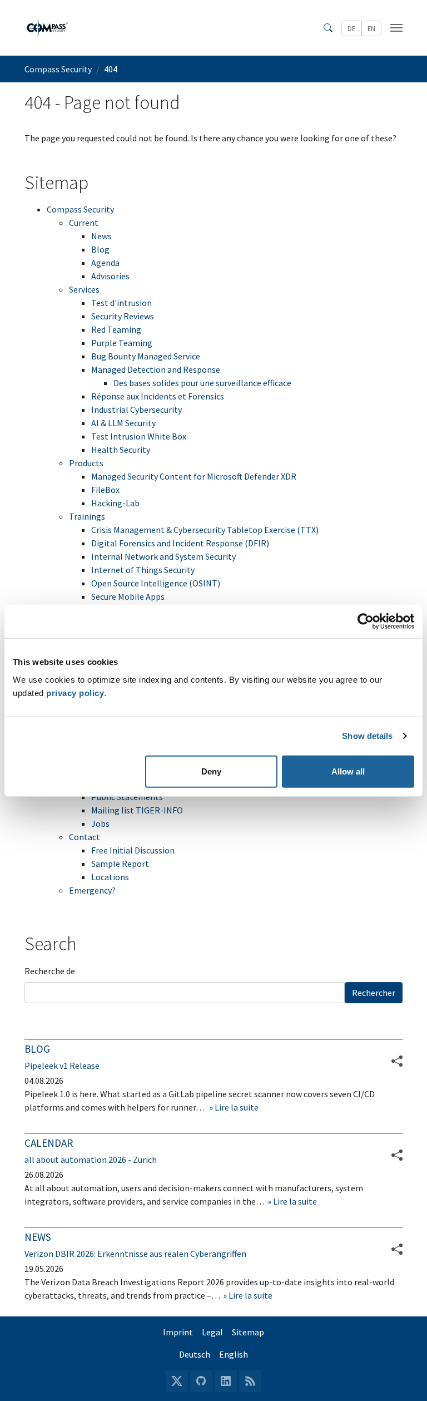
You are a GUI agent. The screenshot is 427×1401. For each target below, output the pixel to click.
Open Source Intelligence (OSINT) (155, 583)
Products (86, 462)
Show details (367, 736)
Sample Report (120, 863)
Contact (84, 836)
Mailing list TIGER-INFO (137, 810)
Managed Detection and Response (155, 369)
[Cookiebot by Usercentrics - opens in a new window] (365, 621)
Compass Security (80, 209)
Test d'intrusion (121, 302)
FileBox (105, 489)
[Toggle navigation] (396, 27)
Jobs (100, 823)
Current (83, 222)
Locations (110, 876)
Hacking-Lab (115, 503)
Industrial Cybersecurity (136, 409)
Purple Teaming (121, 342)
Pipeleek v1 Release (62, 1065)
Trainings (87, 516)
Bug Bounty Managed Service (145, 356)
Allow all (348, 771)
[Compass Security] (47, 28)
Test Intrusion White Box (138, 436)
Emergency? (92, 890)
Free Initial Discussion (133, 850)
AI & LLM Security (123, 422)
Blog (100, 249)
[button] (397, 1155)
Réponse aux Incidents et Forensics (157, 396)
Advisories (110, 276)
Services (84, 289)
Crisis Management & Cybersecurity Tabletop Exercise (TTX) (205, 529)
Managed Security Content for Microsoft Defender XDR (193, 476)
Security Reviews (122, 316)
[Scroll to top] (402, 1376)
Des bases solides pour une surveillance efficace (202, 382)
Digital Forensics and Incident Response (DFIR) (180, 543)
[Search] (328, 27)
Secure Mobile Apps (128, 596)
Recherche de (49, 970)
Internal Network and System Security (163, 556)
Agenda (105, 262)
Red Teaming (116, 329)
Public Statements (127, 796)
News (101, 235)
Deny (211, 771)
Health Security (120, 449)
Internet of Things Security (143, 569)
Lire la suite (236, 1107)
